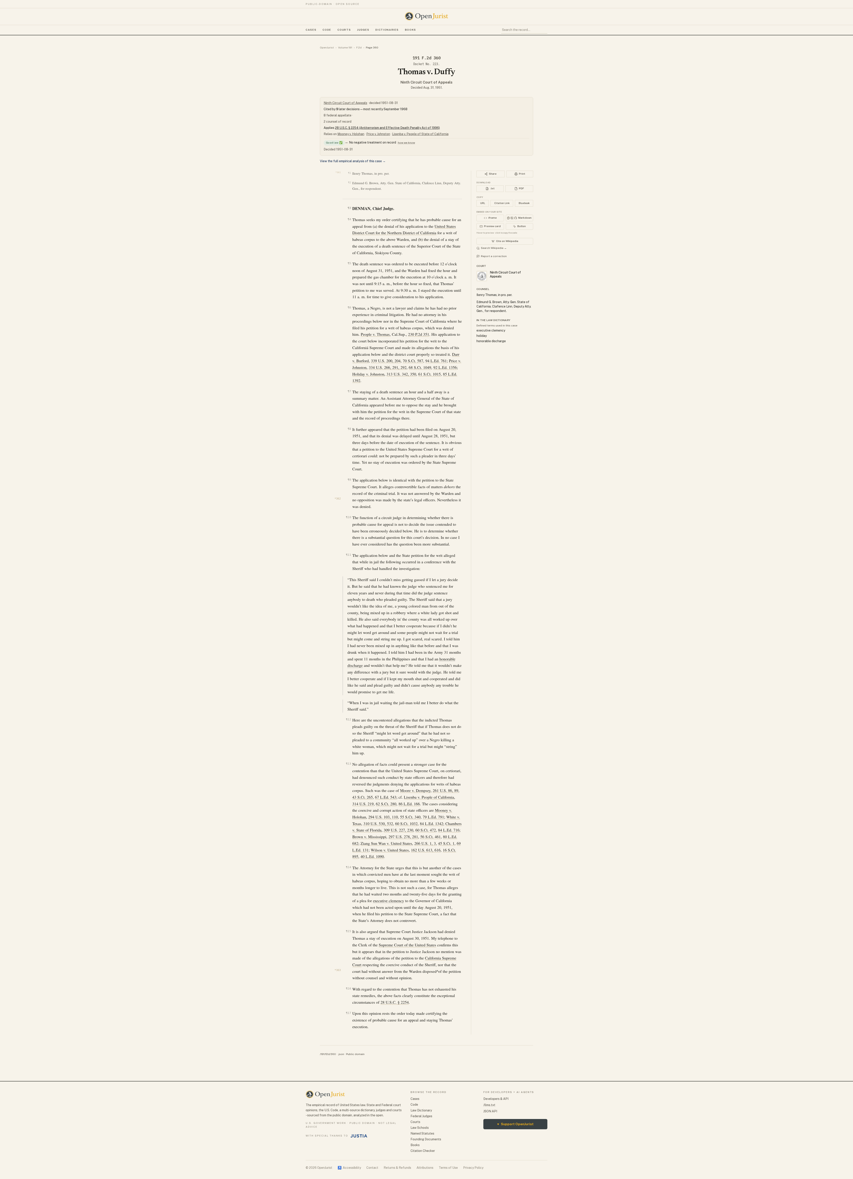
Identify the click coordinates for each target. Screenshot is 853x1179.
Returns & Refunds (397, 1167)
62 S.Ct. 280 (386, 803)
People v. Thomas (375, 334)
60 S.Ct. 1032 (406, 823)
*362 (338, 498)
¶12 (348, 719)
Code (327, 29)
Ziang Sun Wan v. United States (386, 843)
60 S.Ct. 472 (425, 830)
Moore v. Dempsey (415, 790)
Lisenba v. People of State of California (420, 134)
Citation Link (502, 203)
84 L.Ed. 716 (448, 830)
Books (410, 29)
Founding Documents (426, 1139)
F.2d (359, 47)
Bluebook (524, 203)
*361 (338, 172)
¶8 (349, 428)
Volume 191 (345, 47)
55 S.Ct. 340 (410, 816)
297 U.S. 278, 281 (403, 836)
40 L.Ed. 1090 (372, 856)
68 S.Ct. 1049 (420, 367)
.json (341, 1054)
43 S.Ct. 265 (362, 797)
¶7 (349, 391)
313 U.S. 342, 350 (401, 374)
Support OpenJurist (515, 1124)
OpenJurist (327, 47)
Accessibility (349, 1167)
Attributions (425, 1167)
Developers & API (495, 1099)
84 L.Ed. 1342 (431, 823)
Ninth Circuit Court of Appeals (426, 82)
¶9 (349, 479)
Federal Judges (421, 1116)
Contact (372, 1167)
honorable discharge (491, 341)
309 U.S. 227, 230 (398, 830)
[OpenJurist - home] (426, 16)
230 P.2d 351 (418, 334)
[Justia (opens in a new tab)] (359, 1136)
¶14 (348, 867)
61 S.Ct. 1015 (429, 374)
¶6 (349, 307)
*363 (338, 970)
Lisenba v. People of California (429, 797)
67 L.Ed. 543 (385, 797)
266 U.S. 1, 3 (425, 843)
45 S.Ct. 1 (446, 843)
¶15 (348, 931)
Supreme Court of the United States (407, 944)
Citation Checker (423, 1151)
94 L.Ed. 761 (436, 360)
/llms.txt (489, 1105)
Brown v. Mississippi (369, 836)
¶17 (348, 1013)
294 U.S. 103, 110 (383, 816)
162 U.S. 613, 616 (425, 850)
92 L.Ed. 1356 (445, 367)
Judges (363, 29)
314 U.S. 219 (363, 803)
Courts (344, 29)
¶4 (349, 219)
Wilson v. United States (390, 850)
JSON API (490, 1111)
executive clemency (388, 900)
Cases (311, 29)
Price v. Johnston (378, 134)
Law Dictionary (421, 1110)
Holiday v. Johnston (368, 374)
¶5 (349, 263)
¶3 (349, 208)
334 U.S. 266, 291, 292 (388, 367)
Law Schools (420, 1127)
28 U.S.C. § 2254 (395, 1002)
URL (482, 203)
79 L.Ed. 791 (433, 816)
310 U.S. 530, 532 (378, 823)
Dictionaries (387, 29)
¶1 (349, 173)
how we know (406, 142)
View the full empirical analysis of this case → (353, 161)
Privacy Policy (473, 1167)
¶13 (348, 763)
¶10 (348, 517)
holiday (481, 336)
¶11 (348, 554)
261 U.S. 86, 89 (445, 790)
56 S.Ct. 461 (430, 836)
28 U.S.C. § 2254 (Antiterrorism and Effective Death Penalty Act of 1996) (387, 128)
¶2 (349, 182)
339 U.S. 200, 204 (386, 360)
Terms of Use (448, 1167)
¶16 (348, 988)
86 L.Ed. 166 (409, 803)
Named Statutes (422, 1133)
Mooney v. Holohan (350, 134)
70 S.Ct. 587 (413, 360)
